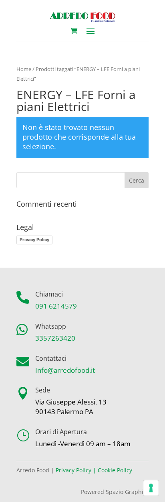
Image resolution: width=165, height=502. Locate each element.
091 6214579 (56, 306)
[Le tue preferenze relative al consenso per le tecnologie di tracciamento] (151, 488)
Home (23, 69)
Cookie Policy (115, 470)
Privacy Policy (34, 239)
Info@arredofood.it (65, 370)
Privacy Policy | (76, 470)
